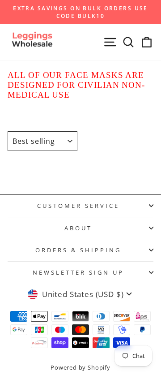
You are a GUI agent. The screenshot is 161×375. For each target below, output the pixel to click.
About (78, 228)
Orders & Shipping (78, 250)
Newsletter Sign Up (78, 272)
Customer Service (78, 206)
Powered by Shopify (80, 367)
